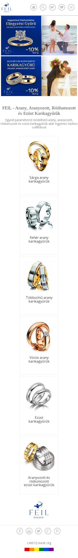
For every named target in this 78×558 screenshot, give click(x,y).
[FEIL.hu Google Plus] (48, 531)
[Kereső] (43, 7)
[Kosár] (52, 7)
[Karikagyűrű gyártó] (33, 7)
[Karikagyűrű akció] (39, 95)
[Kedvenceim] (61, 7)
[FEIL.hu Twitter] (38, 531)
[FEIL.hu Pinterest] (57, 531)
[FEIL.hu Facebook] (19, 531)
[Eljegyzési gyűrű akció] (39, 54)
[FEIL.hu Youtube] (29, 531)
